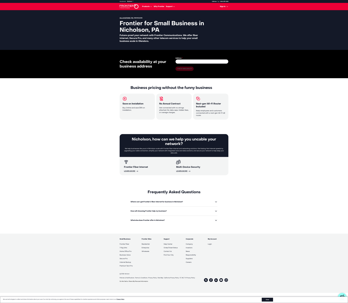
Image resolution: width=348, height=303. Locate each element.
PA (132, 18)
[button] (174, 202)
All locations (125, 18)
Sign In (222, 6)
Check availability (184, 69)
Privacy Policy (120, 299)
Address (179, 58)
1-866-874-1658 (224, 1)
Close (267, 299)
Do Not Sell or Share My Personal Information (134, 281)
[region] (174, 300)
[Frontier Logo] (129, 6)
